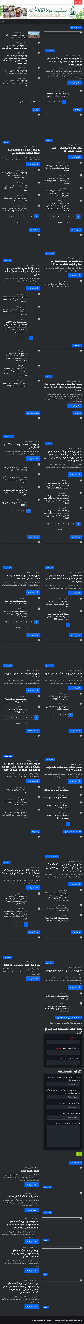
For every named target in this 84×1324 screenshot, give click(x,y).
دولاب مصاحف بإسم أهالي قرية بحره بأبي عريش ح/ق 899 (15, 468)
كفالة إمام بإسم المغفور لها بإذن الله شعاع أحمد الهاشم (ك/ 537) (15, 815)
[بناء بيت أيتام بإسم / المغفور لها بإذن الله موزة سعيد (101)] (39, 381)
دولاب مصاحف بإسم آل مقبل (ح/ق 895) (14, 504)
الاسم (75, 1038)
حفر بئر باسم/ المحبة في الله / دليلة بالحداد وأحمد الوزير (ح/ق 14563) (57, 168)
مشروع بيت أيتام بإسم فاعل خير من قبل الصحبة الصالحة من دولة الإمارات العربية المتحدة (63, 387)
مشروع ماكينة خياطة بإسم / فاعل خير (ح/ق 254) (22, 675)
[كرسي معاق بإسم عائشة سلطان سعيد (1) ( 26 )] (81, 694)
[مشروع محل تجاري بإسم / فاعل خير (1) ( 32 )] (81, 993)
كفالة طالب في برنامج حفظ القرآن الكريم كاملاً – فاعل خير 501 (57, 604)
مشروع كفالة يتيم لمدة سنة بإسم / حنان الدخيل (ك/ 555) (16, 602)
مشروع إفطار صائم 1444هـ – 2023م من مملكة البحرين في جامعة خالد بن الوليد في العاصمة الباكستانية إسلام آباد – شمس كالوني (15, 326)
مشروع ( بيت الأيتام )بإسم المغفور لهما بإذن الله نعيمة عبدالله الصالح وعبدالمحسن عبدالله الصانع (15, 357)
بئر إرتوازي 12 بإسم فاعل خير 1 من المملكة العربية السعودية (56, 285)
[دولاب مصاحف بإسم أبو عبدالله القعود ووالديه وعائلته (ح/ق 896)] (39, 487)
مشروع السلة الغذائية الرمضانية (23, 1196)
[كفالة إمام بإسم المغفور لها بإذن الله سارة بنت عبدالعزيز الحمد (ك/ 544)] (39, 797)
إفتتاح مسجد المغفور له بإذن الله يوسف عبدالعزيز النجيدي (58, 94)
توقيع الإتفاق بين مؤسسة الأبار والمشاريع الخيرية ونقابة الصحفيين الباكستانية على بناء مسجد (22, 1225)
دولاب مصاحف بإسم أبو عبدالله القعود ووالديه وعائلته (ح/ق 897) (15, 480)
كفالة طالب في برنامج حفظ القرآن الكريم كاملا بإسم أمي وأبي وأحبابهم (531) (58, 616)
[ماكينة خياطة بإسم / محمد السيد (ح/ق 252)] (39, 706)
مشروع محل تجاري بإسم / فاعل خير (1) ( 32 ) (57, 997)
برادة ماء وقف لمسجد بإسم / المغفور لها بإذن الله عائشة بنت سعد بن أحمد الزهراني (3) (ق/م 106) (56, 499)
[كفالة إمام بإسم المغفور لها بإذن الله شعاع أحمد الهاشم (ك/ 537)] (39, 810)
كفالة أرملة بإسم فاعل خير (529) (56, 797)
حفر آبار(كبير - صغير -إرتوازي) (69, 1103)
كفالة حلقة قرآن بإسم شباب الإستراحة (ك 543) (58, 909)
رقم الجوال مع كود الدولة (68, 1048)
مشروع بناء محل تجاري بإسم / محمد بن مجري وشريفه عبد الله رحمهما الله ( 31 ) (57, 1009)
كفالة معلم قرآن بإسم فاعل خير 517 (14, 791)
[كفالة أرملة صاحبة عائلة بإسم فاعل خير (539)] (81, 803)
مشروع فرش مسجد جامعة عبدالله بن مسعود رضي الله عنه (14, 47)
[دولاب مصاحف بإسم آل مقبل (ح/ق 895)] (39, 500)
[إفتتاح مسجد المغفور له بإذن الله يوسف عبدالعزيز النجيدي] (81, 91)
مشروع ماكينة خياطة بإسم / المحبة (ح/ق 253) (16, 700)
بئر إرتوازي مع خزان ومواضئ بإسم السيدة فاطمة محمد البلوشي (24, 151)
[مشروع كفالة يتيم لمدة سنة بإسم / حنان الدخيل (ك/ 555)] (39, 598)
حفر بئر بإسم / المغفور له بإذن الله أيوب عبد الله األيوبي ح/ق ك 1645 (14, 188)
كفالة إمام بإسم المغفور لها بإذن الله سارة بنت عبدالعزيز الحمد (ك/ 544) (16, 802)
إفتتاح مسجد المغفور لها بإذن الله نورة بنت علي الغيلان (15, 72)
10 (34, 102)
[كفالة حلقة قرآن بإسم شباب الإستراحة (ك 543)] (81, 905)
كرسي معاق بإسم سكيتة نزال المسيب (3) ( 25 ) (57, 708)
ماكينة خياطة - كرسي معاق (70, 1113)
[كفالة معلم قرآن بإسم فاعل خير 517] (39, 787)
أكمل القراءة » (75, 83)
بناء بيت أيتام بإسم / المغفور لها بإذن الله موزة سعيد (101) (14, 385)
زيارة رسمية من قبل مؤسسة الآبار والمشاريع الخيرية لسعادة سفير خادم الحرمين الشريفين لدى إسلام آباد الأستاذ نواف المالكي (21, 1288)
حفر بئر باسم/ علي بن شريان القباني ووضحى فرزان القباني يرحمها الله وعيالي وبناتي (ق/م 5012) (57, 207)
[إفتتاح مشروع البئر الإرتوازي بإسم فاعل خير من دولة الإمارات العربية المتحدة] (39, 170)
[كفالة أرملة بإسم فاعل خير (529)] (81, 795)
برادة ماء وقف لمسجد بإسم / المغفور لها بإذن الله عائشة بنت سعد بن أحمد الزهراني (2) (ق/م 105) (56, 514)
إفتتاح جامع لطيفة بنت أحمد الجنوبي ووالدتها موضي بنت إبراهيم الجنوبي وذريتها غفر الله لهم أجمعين (15, 59)
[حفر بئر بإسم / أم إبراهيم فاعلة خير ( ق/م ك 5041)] (39, 195)
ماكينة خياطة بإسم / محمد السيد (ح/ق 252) (16, 710)
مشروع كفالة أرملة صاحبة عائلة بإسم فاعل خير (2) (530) (64, 768)
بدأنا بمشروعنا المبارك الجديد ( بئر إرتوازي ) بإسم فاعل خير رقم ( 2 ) (66, 262)
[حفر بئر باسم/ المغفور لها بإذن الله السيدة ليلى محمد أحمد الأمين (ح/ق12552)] (81, 188)
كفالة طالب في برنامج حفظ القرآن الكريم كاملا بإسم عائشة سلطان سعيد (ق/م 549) (63, 578)
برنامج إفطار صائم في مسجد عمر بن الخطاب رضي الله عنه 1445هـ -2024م (14, 299)
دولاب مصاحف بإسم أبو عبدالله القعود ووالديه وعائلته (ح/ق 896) (15, 492)
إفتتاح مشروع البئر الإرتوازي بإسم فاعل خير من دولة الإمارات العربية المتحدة (14, 175)
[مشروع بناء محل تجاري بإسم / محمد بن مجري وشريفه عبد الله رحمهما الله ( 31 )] (81, 1003)
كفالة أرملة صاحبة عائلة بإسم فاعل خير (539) (57, 806)
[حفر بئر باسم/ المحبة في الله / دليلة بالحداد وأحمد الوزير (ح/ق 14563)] (81, 163)
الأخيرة (21, 102)
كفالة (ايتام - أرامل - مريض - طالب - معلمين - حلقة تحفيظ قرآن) (64, 1078)
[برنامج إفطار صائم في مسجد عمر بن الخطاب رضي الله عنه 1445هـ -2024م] (39, 294)
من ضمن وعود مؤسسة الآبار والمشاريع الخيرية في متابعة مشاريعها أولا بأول (25, 1253)
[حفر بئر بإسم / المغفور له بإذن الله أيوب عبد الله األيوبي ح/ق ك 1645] (39, 183)
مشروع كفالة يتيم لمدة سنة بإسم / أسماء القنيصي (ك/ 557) (23, 577)
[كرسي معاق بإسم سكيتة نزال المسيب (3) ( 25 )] (81, 704)
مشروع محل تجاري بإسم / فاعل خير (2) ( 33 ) (63, 972)
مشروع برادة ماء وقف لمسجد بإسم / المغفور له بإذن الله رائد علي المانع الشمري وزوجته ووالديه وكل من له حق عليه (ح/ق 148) (63, 456)
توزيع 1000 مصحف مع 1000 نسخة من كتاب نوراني (22, 445)
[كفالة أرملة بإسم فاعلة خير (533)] (81, 787)
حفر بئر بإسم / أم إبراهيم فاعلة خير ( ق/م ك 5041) (15, 199)
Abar (79, 55)
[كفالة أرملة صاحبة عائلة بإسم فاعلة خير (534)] (81, 813)
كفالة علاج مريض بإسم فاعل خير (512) (22, 965)
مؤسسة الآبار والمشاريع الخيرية (41, 1320)
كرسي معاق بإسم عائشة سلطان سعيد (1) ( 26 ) (59, 698)
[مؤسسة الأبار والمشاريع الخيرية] (42, 12)
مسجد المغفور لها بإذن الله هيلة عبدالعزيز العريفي (16, 36)
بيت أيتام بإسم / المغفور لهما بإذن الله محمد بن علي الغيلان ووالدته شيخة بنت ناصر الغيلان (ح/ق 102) (15, 372)
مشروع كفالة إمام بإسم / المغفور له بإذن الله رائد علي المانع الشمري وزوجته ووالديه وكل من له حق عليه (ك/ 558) (21, 767)
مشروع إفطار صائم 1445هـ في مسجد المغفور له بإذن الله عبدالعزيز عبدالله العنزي (22, 271)
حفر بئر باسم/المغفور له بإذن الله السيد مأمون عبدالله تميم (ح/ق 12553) (56, 181)
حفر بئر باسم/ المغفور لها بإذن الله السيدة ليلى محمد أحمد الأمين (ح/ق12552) (57, 193)
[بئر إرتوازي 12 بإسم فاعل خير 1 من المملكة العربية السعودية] (81, 281)
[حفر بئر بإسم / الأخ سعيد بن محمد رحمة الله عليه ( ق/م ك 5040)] (39, 205)
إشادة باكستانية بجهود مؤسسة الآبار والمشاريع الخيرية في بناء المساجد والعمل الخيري (64, 62)
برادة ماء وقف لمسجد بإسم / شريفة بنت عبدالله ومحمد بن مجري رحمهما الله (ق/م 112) (57, 485)
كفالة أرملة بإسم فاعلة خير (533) (56, 790)
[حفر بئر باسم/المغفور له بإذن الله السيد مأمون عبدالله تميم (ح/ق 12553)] (81, 175)
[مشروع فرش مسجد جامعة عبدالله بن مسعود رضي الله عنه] (39, 43)
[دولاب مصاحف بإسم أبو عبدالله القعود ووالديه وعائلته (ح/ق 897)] (39, 474)
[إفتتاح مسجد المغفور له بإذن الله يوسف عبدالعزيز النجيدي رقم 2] (39, 78)
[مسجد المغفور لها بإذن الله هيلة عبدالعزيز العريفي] (34, 35)
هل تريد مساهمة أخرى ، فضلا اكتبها (68, 1123)
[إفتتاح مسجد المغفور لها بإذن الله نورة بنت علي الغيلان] (39, 68)
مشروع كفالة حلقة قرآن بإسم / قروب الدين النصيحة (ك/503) (57, 919)
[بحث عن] (83, 21)
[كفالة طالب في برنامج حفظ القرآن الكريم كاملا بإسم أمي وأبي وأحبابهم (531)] (81, 611)
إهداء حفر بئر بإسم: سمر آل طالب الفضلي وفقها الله (66, 149)
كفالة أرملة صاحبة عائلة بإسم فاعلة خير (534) (57, 817)
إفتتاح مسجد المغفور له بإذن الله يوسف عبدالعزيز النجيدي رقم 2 (14, 83)
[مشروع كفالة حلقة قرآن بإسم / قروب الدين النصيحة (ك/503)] (81, 915)
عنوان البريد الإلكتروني (69, 1058)
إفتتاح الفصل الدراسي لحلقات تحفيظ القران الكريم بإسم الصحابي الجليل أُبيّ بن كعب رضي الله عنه (64, 867)
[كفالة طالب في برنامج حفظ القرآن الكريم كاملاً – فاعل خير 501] (81, 599)
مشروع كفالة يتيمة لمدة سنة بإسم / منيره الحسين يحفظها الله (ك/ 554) (15, 614)
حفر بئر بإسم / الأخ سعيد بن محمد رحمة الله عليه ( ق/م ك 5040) (14, 209)
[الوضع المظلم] (9, 21)
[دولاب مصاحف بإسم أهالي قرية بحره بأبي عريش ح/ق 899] (39, 464)
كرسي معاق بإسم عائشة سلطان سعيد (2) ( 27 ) (63, 675)
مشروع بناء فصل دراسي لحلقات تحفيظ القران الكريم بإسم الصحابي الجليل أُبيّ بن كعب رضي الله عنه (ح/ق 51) (56, 896)
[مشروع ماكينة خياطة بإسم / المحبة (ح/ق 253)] (39, 696)
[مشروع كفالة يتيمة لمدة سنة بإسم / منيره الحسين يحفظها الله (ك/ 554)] (39, 608)
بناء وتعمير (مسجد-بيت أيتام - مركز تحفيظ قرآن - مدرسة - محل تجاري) (63, 1091)
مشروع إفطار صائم (30, 1171)
